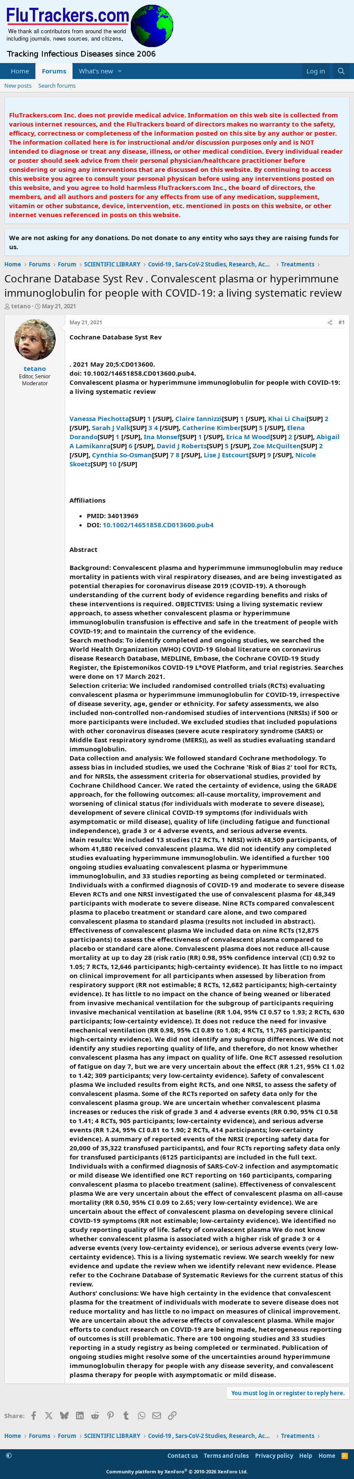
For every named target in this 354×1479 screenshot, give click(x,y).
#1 (341, 322)
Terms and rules (226, 1456)
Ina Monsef (162, 436)
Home (20, 71)
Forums (54, 71)
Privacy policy (274, 1456)
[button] (120, 71)
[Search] (341, 71)
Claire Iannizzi (198, 418)
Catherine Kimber (211, 427)
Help (305, 1456)
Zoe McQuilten (277, 445)
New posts (18, 85)
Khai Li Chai (287, 418)
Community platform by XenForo (177, 1471)
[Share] (329, 323)
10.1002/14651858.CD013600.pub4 (158, 524)
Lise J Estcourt (226, 454)
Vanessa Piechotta (99, 418)
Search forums (57, 85)
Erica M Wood (248, 436)
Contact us (183, 1456)
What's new (96, 71)
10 (113, 463)
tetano (21, 306)
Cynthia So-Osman (122, 454)
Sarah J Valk (111, 427)
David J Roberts (182, 445)
